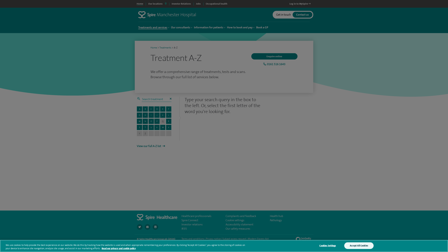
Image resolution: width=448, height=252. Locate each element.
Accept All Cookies (359, 245)
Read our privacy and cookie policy (119, 248)
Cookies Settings (327, 245)
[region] (224, 246)
